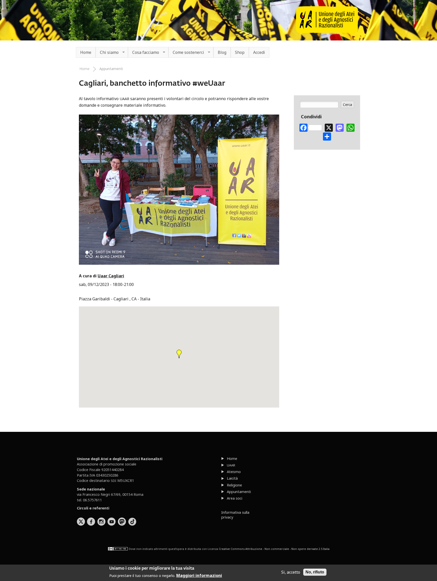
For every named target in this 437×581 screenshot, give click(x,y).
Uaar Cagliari (111, 276)
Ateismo (234, 471)
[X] (329, 127)
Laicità (232, 478)
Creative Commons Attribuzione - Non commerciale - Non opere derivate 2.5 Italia (274, 549)
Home (85, 52)
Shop (240, 52)
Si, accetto (290, 572)
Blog (222, 52)
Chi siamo (107, 53)
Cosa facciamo (143, 53)
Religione (234, 485)
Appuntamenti (111, 68)
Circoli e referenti (93, 508)
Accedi (259, 52)
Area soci (234, 498)
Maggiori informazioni (199, 575)
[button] (179, 354)
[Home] (327, 31)
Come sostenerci (186, 53)
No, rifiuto (314, 572)
